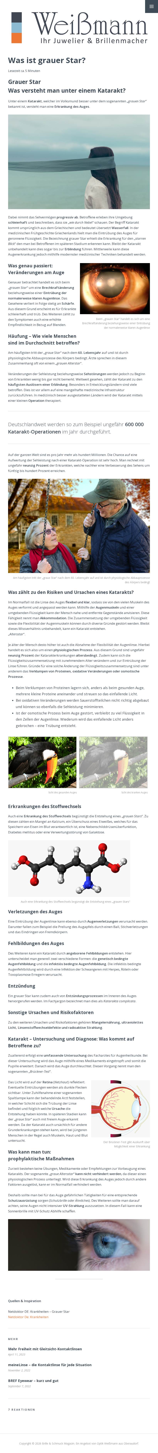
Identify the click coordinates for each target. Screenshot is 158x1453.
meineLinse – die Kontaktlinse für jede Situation (50, 1364)
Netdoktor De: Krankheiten (28, 1317)
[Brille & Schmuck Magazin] (79, 28)
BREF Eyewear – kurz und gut (33, 1380)
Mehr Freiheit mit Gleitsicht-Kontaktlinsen (45, 1349)
